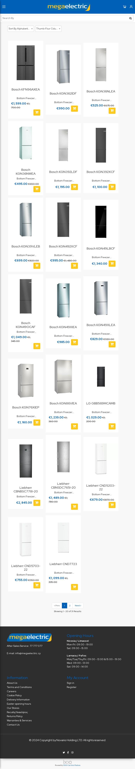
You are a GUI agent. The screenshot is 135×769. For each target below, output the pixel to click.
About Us (12, 682)
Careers (11, 691)
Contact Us (13, 724)
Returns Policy (14, 716)
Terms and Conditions (19, 687)
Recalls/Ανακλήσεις (17, 712)
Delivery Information (18, 699)
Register (71, 687)
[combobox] (21, 29)
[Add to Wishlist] (38, 47)
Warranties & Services (19, 720)
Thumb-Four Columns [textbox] (48, 28)
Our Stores (13, 708)
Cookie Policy (14, 695)
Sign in (70, 682)
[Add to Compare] (38, 53)
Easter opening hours (19, 703)
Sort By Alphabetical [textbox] (20, 28)
